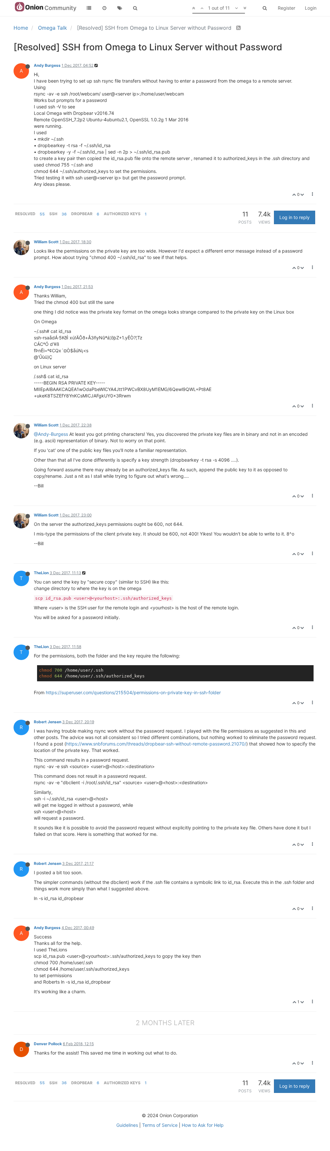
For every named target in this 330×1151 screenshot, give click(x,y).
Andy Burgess (47, 65)
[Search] (135, 8)
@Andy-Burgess (51, 434)
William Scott (46, 241)
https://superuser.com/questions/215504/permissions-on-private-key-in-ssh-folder (133, 692)
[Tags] (120, 8)
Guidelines (127, 1125)
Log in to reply (294, 217)
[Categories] (89, 8)
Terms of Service (160, 1125)
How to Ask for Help (203, 1125)
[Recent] (104, 8)
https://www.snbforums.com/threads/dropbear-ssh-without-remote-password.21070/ (156, 743)
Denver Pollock (48, 1043)
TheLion (41, 572)
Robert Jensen (47, 721)
